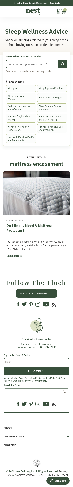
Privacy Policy (40, 381)
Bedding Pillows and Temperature (18, 128)
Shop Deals (55, 3)
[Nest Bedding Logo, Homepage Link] (32, 11)
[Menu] (4, 11)
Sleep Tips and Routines (51, 88)
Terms (62, 471)
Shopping (10, 445)
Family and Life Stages (50, 97)
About (8, 428)
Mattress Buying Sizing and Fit (19, 118)
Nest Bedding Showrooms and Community (21, 138)
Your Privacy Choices (26, 475)
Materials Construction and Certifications (50, 118)
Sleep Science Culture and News (50, 108)
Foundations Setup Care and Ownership (51, 128)
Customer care (14, 436)
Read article (14, 256)
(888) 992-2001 (47, 347)
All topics (12, 88)
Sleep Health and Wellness (16, 98)
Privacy (9, 475)
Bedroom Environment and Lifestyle (19, 108)
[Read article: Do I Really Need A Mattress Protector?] (36, 193)
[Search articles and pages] (62, 64)
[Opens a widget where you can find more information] (58, 481)
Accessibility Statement (54, 475)
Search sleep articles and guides (23, 56)
